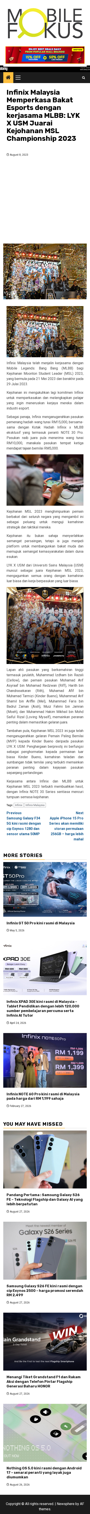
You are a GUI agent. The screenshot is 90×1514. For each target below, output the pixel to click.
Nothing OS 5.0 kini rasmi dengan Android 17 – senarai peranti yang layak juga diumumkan (44, 1472)
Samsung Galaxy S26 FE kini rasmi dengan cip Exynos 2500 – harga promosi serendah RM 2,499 (45, 1290)
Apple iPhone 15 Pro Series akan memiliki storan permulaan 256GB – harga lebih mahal (66, 826)
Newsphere (65, 1504)
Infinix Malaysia (35, 805)
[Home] (8, 78)
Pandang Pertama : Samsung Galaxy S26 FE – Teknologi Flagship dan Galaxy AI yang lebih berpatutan (45, 1199)
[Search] (83, 77)
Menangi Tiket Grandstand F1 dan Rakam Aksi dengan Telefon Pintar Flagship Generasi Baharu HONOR (44, 1381)
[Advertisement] (45, 201)
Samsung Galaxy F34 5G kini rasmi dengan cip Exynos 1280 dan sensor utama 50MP (24, 823)
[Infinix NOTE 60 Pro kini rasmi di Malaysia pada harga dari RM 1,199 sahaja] (45, 1060)
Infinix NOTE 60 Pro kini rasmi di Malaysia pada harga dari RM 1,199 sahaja (43, 1096)
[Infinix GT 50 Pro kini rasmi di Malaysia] (45, 889)
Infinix (18, 805)
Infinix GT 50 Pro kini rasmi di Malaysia (41, 923)
